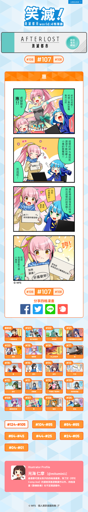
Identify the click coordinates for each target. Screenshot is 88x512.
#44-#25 (44, 436)
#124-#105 (16, 424)
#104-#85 (44, 424)
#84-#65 (71, 424)
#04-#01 (16, 447)
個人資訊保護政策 (47, 505)
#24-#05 (71, 436)
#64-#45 (16, 436)
